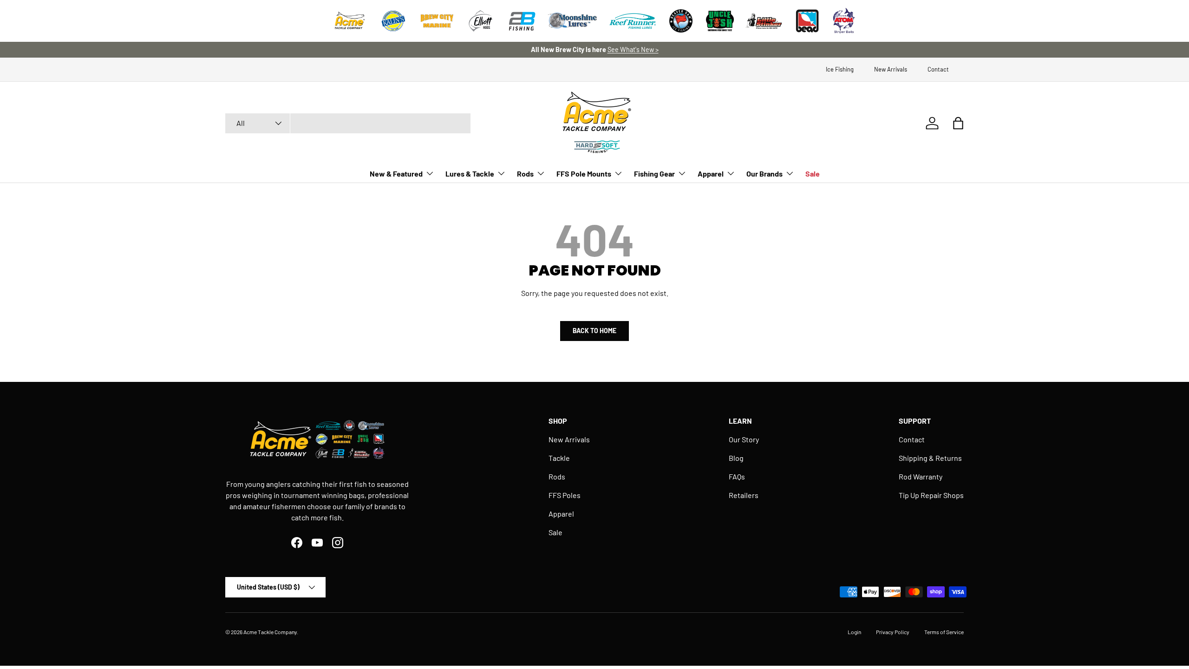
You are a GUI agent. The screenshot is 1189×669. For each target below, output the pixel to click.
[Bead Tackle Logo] (807, 21)
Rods (525, 173)
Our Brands (764, 173)
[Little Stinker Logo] (763, 21)
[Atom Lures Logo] (844, 21)
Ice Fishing (840, 69)
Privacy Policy (892, 632)
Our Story (744, 439)
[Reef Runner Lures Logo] (632, 21)
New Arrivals (890, 69)
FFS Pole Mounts (583, 173)
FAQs (737, 476)
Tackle (559, 457)
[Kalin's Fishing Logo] (393, 21)
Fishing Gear (654, 173)
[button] (958, 123)
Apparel (711, 173)
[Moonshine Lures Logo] (572, 21)
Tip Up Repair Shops (931, 495)
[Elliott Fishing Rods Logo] (480, 21)
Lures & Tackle (469, 173)
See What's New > (633, 49)
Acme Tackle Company (270, 632)
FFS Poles (565, 495)
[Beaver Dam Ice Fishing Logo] (681, 21)
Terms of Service (944, 632)
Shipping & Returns (930, 457)
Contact (938, 69)
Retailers (743, 495)
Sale (812, 173)
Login (854, 632)
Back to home (594, 330)
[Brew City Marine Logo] (437, 21)
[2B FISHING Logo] (522, 21)
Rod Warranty (920, 476)
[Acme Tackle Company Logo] (349, 21)
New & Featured (396, 173)
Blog (736, 457)
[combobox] (347, 123)
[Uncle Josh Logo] (720, 21)
